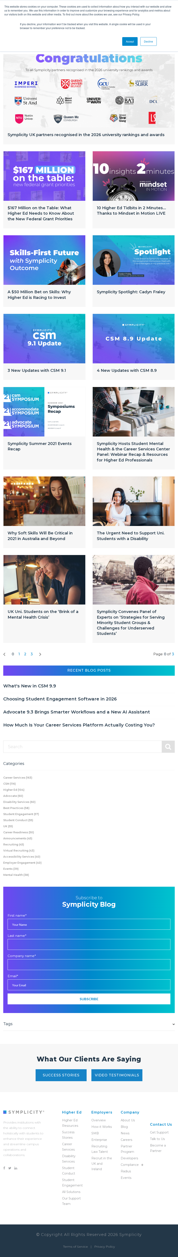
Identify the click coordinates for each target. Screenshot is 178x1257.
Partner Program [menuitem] (127, 1149)
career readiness (18, 832)
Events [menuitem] (126, 1178)
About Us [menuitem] (128, 1120)
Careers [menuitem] (126, 1140)
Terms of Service (75, 1247)
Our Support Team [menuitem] (71, 1201)
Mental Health (16, 874)
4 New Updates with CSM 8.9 (127, 370)
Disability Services (19, 802)
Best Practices (16, 808)
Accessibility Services (21, 856)
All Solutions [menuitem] (71, 1192)
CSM (9, 783)
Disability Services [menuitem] (69, 1158)
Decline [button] (148, 41)
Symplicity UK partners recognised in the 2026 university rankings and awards (86, 134)
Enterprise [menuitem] (99, 1140)
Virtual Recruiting (19, 850)
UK (8, 826)
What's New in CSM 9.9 (29, 686)
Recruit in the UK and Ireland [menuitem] (101, 1163)
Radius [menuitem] (126, 1171)
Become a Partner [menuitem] (158, 1148)
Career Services (17, 777)
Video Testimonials (117, 1075)
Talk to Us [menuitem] (157, 1139)
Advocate (13, 795)
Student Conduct (18, 820)
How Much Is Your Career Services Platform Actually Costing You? (79, 725)
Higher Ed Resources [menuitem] (70, 1123)
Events (11, 868)
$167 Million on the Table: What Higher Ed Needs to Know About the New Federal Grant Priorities (41, 213)
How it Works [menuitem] (101, 1127)
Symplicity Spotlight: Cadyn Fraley (131, 292)
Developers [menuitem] (129, 1158)
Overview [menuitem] (98, 1120)
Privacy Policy (104, 1247)
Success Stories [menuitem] (68, 1135)
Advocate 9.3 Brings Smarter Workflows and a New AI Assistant (76, 712)
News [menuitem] (125, 1133)
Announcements (17, 838)
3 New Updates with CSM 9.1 (37, 370)
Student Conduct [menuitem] (68, 1170)
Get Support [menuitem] (159, 1132)
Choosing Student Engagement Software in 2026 (60, 699)
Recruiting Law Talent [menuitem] (99, 1149)
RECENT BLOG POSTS (89, 670)
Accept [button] (130, 41)
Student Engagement (21, 814)
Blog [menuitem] (124, 1127)
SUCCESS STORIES (61, 1075)
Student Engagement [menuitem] (72, 1182)
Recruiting (13, 844)
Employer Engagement (22, 862)
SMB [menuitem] (95, 1133)
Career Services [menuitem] (68, 1147)
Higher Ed (14, 789)
